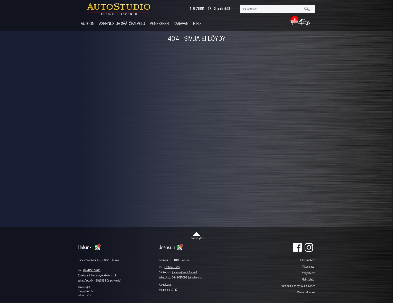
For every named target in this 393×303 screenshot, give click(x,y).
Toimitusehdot (307, 260)
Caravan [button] (181, 23)
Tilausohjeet (308, 266)
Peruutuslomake (306, 292)
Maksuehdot (308, 279)
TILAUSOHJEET (197, 9)
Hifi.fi (197, 23)
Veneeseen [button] (159, 23)
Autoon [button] (87, 23)
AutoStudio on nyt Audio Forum (298, 285)
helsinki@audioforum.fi (103, 275)
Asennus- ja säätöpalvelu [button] (122, 23)
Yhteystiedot (308, 272)
